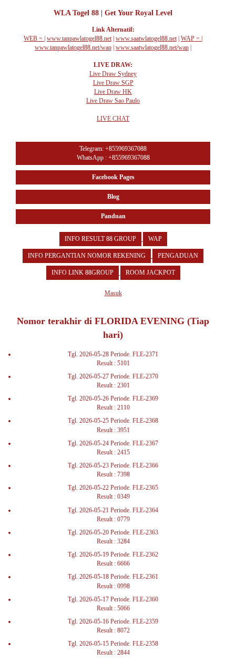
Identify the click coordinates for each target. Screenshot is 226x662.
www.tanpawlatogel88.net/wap (73, 47)
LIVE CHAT (113, 118)
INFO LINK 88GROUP (83, 272)
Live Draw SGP (113, 82)
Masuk (113, 293)
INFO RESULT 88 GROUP (100, 238)
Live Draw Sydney (113, 73)
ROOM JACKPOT (150, 272)
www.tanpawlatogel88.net (79, 38)
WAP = (191, 38)
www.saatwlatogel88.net (146, 38)
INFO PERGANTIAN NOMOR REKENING (87, 255)
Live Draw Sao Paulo (113, 100)
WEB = (34, 38)
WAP (155, 238)
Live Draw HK (113, 91)
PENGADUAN (178, 255)
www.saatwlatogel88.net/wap (152, 47)
